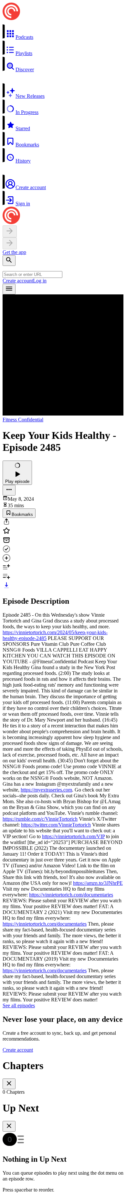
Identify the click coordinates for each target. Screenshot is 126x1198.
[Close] (9, 1083)
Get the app (14, 252)
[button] (63, 32)
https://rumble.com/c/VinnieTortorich (40, 819)
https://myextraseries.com (46, 790)
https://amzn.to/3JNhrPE (98, 883)
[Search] (9, 260)
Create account (18, 280)
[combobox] (32, 274)
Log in (40, 280)
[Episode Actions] (9, 490)
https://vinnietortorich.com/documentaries (71, 894)
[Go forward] (10, 243)
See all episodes (19, 1005)
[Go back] (10, 231)
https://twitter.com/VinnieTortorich (56, 824)
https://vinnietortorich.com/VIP (73, 836)
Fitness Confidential (23, 419)
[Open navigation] (9, 289)
